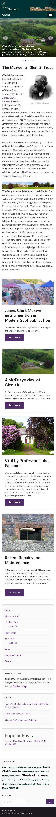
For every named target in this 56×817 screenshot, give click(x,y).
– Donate (12, 642)
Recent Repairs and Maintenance (22, 560)
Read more (14, 337)
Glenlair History (12, 622)
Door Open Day (8, 767)
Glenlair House (33, 775)
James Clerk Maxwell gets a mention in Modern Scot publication (27, 315)
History (33, 767)
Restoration (10, 632)
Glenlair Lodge (44, 780)
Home (7, 610)
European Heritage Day (28, 771)
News (7, 649)
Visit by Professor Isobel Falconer (27, 463)
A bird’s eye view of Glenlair (18, 45)
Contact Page (20, 686)
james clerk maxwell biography (26, 780)
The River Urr (29, 172)
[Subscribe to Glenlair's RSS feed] (3, 2)
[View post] (28, 37)
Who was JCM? (12, 616)
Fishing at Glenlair (13, 655)
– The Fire (13, 626)
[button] (5, 38)
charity (5, 784)
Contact (9, 661)
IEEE (17, 788)
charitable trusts (32, 784)
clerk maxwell (20, 784)
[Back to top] (49, 810)
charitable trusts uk (22, 767)
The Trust (10, 638)
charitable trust (15, 776)
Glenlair (11, 780)
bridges (12, 784)
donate (39, 767)
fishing (12, 788)
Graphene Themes (24, 813)
